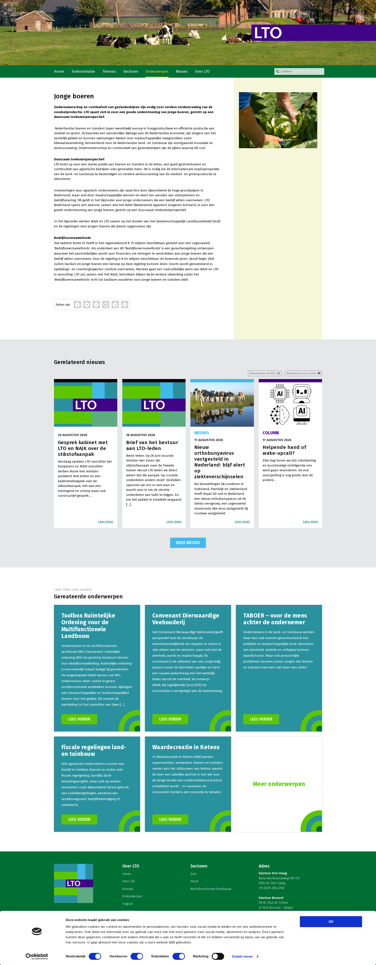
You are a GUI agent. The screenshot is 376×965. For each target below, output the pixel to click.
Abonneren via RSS (263, 373)
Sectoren (130, 71)
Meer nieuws (188, 542)
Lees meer (105, 522)
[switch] (137, 956)
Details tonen (242, 956)
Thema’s (109, 71)
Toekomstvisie (83, 71)
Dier (193, 874)
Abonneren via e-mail (301, 373)
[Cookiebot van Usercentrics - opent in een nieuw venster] (37, 956)
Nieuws (182, 71)
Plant (194, 881)
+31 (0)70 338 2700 (271, 888)
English (127, 904)
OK (331, 921)
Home (59, 71)
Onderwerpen (157, 71)
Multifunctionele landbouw (210, 889)
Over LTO (202, 71)
